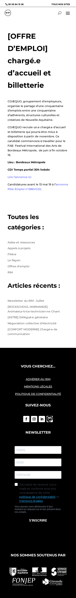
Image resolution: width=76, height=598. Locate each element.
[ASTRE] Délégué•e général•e (28, 317)
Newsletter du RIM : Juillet (26, 301)
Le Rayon (14, 260)
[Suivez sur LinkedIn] (42, 419)
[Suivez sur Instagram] (34, 419)
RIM (10, 272)
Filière (12, 254)
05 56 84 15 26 (16, 4)
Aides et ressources (21, 242)
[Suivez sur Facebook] (26, 419)
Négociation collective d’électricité (32, 323)
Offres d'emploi (18, 266)
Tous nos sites (60, 4)
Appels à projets (19, 248)
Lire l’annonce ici (19, 177)
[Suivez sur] (50, 419)
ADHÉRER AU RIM (38, 379)
